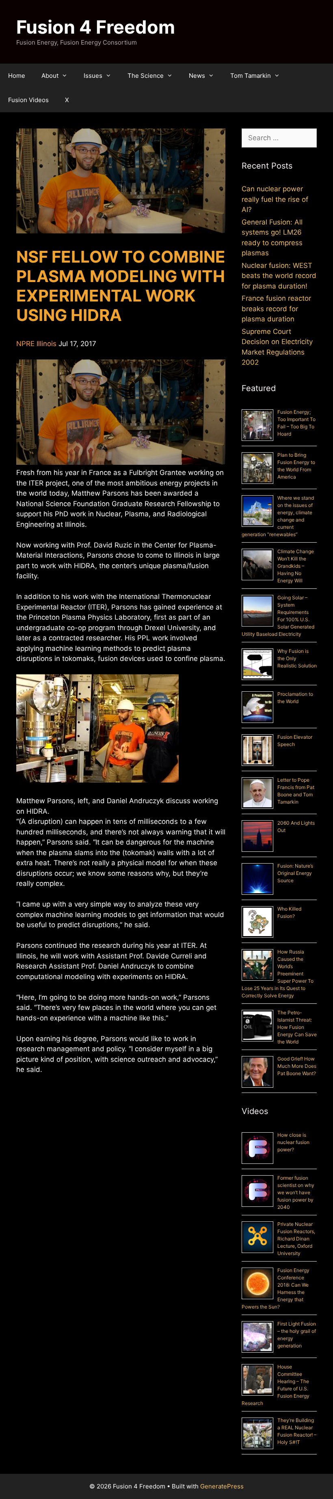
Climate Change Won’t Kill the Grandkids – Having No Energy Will (295, 566)
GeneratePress (222, 1486)
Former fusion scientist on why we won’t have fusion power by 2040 (295, 1192)
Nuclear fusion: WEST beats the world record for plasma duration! (279, 275)
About (49, 75)
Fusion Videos (28, 100)
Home (16, 75)
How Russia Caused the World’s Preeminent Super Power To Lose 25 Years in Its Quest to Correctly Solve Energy (278, 974)
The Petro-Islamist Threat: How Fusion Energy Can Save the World (297, 1027)
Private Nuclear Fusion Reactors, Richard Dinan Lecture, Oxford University (296, 1238)
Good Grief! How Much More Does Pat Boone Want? (296, 1066)
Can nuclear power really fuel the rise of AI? (275, 199)
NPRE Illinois (36, 344)
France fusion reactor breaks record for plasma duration (276, 308)
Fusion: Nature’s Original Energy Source (295, 873)
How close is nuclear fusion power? (293, 1142)
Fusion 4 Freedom (95, 27)
